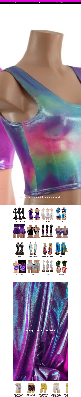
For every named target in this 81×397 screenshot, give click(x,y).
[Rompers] (33, 213)
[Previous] (39, 204)
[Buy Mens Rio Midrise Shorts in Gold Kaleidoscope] (43, 388)
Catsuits (48, 238)
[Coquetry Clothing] (19, 5)
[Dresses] (47, 213)
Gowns (47, 274)
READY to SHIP (19, 274)
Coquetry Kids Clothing (47, 256)
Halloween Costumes (19, 221)
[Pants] (19, 248)
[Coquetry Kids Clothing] (47, 248)
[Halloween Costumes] (19, 213)
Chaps (33, 274)
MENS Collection (33, 256)
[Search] (40, 2)
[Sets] (61, 213)
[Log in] (65, 3)
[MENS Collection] (33, 248)
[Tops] (33, 231)
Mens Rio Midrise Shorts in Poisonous (31, 395)
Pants (19, 256)
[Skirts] (61, 248)
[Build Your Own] (61, 231)
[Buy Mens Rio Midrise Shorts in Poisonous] (31, 388)
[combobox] (26, 2)
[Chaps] (33, 266)
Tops (33, 238)
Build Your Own (40, 200)
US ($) (67, 2)
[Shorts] (19, 231)
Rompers (33, 221)
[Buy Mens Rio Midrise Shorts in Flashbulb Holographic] (56, 388)
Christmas (61, 274)
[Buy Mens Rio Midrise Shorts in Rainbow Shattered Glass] (18, 388)
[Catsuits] (47, 231)
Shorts (19, 238)
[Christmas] (61, 266)
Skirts (61, 256)
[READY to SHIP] (19, 266)
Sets (62, 221)
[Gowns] (47, 266)
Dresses (48, 221)
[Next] (42, 204)
